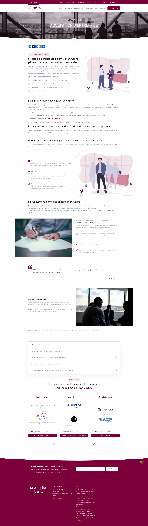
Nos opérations (113, 8)
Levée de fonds (78, 8)
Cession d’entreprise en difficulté (85, 515)
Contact (112, 2)
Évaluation (102, 8)
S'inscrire (114, 469)
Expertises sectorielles (84, 2)
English (34, 2)
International (70, 2)
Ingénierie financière (91, 8)
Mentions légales (57, 498)
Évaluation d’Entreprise (83, 500)
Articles (96, 2)
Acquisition (68, 8)
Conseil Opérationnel (82, 507)
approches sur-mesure (50, 105)
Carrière (104, 2)
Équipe (61, 2)
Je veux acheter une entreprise (85, 496)
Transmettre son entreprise (84, 513)
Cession (60, 8)
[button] (74, 351)
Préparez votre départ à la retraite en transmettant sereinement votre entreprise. (85, 491)
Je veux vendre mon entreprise (85, 498)
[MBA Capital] (36, 8)
